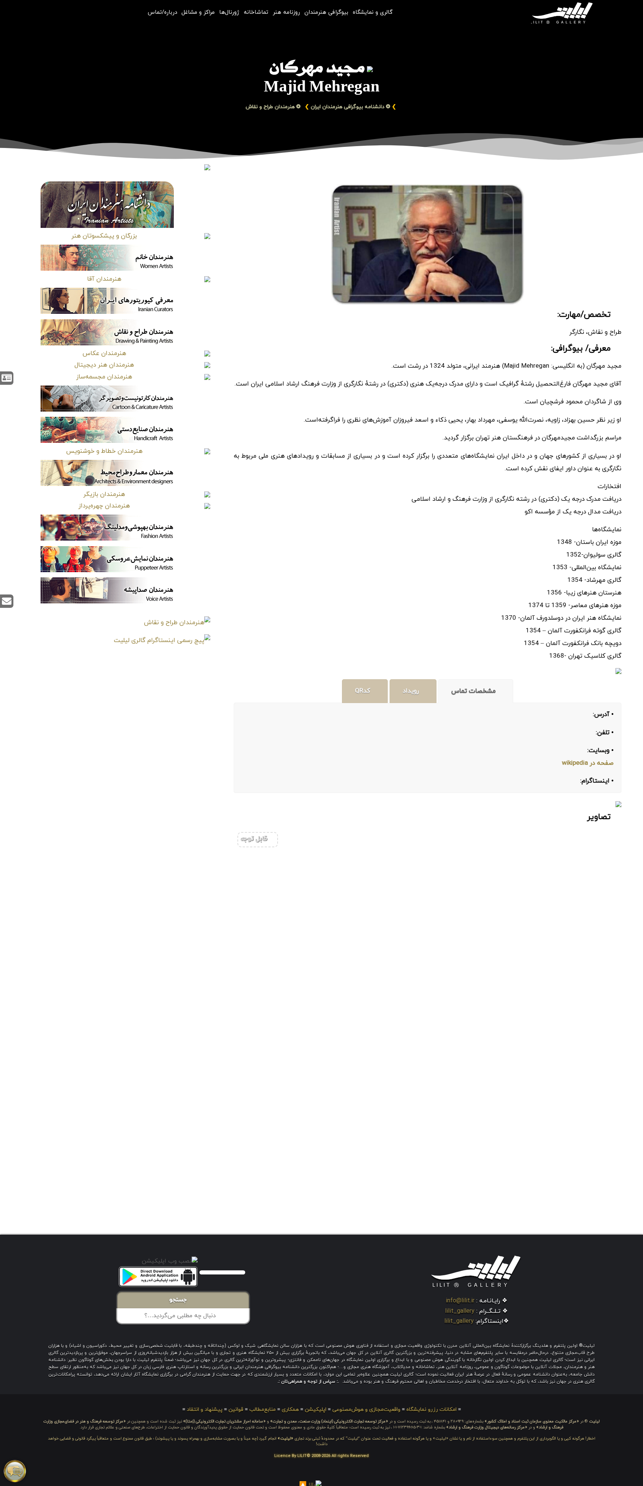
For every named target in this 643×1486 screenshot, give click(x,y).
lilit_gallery (459, 1311)
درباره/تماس (162, 12)
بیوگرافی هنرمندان (326, 12)
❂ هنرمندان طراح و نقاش (274, 106)
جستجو (180, 1300)
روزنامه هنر (286, 12)
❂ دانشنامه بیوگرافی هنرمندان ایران (350, 106)
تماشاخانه (256, 12)
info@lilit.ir (460, 1301)
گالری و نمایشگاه (373, 12)
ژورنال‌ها (229, 12)
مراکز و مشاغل (198, 12)
